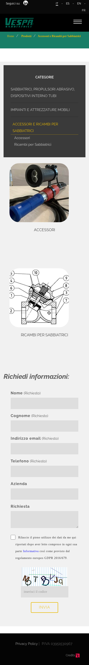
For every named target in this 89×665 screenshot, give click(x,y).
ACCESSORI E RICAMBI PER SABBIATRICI (35, 127)
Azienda (19, 484)
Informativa (31, 551)
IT (57, 3)
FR (83, 10)
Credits (71, 655)
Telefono (20, 461)
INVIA (44, 607)
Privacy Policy (26, 644)
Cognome (20, 415)
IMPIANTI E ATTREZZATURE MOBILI (40, 110)
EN (79, 3)
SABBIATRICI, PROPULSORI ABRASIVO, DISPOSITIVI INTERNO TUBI (43, 92)
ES (67, 3)
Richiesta (20, 506)
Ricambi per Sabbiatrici (32, 144)
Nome (17, 393)
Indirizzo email (26, 438)
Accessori (22, 138)
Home (10, 36)
